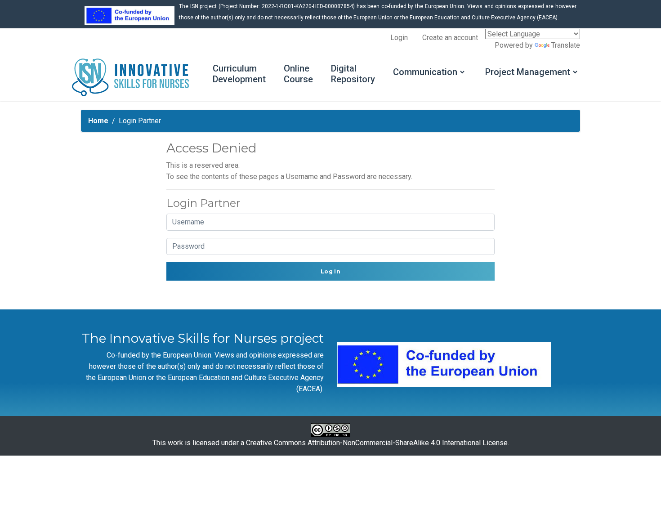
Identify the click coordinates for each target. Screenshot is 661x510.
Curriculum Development (239, 74)
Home (98, 120)
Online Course (298, 74)
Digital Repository (353, 74)
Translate (565, 45)
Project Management (527, 72)
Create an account (450, 37)
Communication (425, 72)
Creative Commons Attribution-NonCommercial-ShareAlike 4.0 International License (377, 442)
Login (399, 37)
